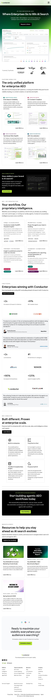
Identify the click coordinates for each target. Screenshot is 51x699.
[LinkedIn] (4, 660)
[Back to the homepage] (5, 3)
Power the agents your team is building (37, 225)
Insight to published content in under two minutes (13, 252)
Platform (4, 667)
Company (40, 667)
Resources (28, 667)
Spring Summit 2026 (9, 596)
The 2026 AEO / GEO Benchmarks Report (33, 563)
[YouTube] (6, 660)
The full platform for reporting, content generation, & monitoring (37, 254)
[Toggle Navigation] (48, 2)
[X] (2, 660)
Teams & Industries (18, 667)
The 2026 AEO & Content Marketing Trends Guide (11, 563)
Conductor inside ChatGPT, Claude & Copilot (12, 225)
